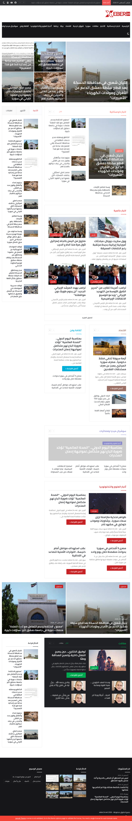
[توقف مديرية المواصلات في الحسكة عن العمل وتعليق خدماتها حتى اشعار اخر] (31, 289)
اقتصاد (68, 26)
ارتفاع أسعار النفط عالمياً (102, 411)
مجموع (123, 586)
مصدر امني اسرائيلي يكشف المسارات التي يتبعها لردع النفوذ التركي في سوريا (58, 176)
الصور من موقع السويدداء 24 (22, 776)
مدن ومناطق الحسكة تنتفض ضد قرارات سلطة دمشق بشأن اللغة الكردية (50, 93)
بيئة (62, 26)
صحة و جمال (37, 781)
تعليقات (9, 110)
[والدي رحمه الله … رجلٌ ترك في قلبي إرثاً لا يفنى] (78, 686)
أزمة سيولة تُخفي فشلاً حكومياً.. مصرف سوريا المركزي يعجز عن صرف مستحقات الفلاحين (112, 364)
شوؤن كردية (78, 26)
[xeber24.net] (117, 14)
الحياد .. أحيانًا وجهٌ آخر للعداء (101, 696)
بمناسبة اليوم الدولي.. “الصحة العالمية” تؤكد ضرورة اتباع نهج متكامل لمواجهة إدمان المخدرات (67, 344)
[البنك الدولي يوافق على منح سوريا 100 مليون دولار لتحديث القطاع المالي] (119, 399)
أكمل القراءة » (116, 388)
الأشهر (22, 110)
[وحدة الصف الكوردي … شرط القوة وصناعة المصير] (119, 686)
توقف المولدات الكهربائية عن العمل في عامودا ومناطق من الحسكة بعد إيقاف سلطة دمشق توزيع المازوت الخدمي (18, 58)
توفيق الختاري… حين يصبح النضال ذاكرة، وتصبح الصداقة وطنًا (69, 655)
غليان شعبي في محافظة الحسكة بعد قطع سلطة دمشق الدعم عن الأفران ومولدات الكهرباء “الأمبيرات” (15, 128)
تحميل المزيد (87, 317)
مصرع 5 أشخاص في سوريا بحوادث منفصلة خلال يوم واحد (67, 377)
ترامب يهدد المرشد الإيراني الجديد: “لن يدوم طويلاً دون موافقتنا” (70, 291)
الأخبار (102, 26)
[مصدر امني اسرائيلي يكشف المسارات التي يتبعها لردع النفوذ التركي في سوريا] (78, 176)
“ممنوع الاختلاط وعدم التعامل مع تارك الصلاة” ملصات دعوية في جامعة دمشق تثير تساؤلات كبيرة (59, 125)
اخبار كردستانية (113, 26)
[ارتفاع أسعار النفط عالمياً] (119, 413)
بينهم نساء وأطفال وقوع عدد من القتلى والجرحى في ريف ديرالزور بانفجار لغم (59, 162)
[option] (66, 72)
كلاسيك (26, 781)
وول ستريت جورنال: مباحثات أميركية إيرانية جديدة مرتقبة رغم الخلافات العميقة (109, 245)
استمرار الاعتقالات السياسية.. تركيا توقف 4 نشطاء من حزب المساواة (61, 469)
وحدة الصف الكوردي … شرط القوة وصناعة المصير (100, 685)
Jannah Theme (20, 818)
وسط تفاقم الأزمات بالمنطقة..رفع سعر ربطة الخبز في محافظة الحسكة (98, 95)
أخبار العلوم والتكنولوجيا (41, 26)
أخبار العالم (37, 776)
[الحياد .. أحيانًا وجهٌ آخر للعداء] (119, 698)
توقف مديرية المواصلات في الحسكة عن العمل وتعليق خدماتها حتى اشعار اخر (19, 91)
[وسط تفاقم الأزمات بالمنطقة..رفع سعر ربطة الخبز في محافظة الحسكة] (98, 72)
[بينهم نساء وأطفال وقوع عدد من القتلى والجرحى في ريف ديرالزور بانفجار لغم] (78, 161)
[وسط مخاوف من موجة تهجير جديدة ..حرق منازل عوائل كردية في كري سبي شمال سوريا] (31, 233)
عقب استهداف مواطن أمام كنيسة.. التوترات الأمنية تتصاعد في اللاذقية (66, 386)
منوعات (7, 781)
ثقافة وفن (24, 26)
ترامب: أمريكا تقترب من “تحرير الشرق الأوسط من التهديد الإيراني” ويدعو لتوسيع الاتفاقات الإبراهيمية (108, 293)
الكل (60, 111)
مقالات (95, 26)
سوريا (87, 26)
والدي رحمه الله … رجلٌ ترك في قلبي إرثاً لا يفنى (59, 683)
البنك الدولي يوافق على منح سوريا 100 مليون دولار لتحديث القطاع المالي (102, 400)
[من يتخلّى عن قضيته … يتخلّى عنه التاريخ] (78, 698)
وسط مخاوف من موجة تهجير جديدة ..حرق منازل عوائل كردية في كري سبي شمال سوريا (50, 62)
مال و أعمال (17, 781)
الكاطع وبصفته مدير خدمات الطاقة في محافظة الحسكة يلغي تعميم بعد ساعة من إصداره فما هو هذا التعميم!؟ (61, 2)
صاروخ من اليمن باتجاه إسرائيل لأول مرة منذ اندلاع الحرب (68, 243)
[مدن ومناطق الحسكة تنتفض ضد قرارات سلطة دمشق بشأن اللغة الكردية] (31, 274)
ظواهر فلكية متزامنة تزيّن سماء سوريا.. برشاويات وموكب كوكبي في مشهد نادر (108, 521)
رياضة (55, 26)
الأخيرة (35, 110)
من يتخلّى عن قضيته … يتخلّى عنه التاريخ (59, 696)
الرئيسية (125, 26)
